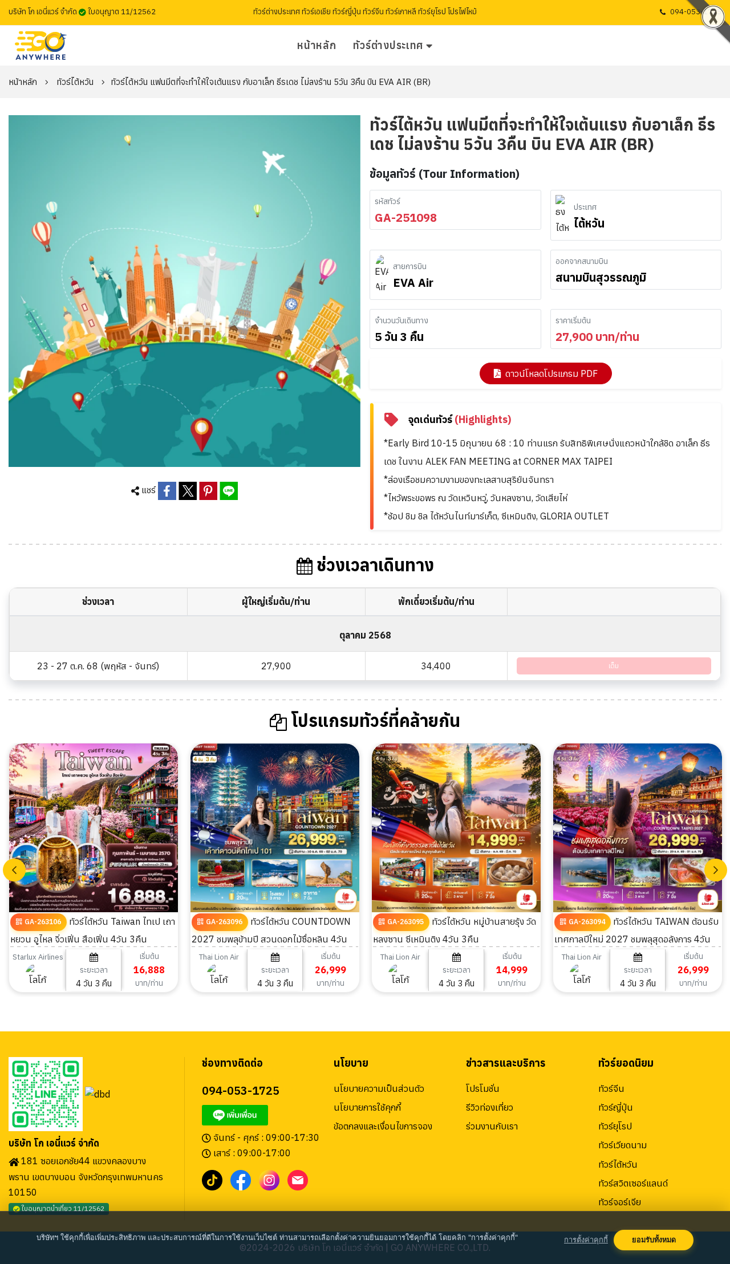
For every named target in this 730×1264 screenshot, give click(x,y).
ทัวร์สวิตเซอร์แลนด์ (633, 1183)
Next (715, 870)
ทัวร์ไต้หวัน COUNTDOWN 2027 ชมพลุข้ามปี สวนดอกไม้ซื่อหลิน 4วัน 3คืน (271, 938)
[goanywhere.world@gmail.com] (297, 1179)
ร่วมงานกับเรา (492, 1126)
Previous (14, 870)
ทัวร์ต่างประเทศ (388, 45)
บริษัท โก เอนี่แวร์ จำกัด (54, 1143)
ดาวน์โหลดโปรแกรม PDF (551, 373)
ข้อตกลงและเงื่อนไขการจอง (383, 1126)
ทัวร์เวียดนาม (622, 1145)
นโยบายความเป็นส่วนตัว (379, 1088)
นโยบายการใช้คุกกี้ (367, 1107)
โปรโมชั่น (483, 1088)
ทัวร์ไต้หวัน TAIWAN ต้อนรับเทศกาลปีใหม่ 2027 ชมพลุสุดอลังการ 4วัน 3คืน (636, 938)
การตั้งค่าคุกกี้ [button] (586, 1239)
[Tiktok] (212, 1179)
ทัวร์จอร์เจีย (619, 1202)
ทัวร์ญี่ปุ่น (615, 1107)
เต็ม (614, 665)
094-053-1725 (695, 12)
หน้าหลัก (316, 45)
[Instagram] (269, 1179)
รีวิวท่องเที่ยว (489, 1107)
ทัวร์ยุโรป (615, 1126)
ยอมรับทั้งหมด (654, 1239)
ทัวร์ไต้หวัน (75, 81)
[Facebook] (240, 1179)
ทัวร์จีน (611, 1088)
